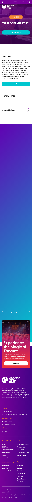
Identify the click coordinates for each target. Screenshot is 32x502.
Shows (4, 444)
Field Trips (5, 447)
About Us (20, 465)
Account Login (21, 455)
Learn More (16, 84)
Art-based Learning (8, 462)
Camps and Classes (23, 444)
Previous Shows (7, 458)
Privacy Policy (6, 492)
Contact (15, 1)
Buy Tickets (17, 32)
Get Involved (23, 1)
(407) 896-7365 (8, 411)
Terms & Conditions (7, 490)
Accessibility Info (3, 2)
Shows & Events (6, 441)
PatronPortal (6, 452)
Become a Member (7, 450)
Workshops (5, 465)
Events (4, 455)
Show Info (16, 191)
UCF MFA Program (23, 452)
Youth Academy (22, 441)
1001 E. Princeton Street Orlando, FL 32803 (16, 414)
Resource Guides (7, 471)
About (19, 462)
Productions (21, 447)
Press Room (20, 476)
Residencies (20, 450)
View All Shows (15, 313)
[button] (16, 32)
